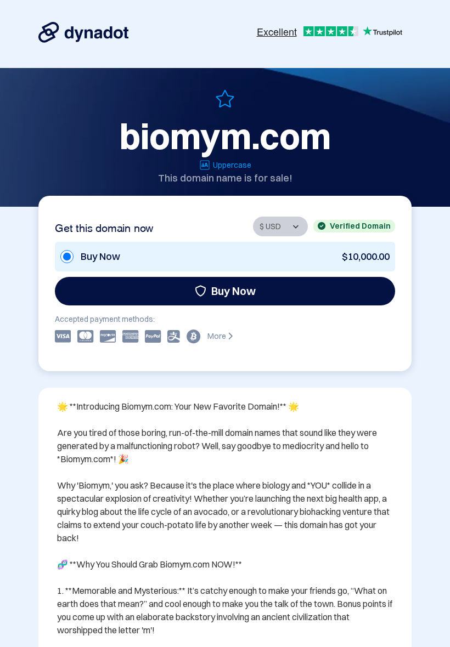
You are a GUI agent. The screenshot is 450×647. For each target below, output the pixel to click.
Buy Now (233, 291)
